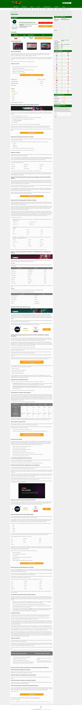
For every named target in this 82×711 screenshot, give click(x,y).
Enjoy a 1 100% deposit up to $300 (45, 22)
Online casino (16, 6)
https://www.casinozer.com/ (65, 19)
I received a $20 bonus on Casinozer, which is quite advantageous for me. (31, 434)
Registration (14, 91)
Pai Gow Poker (58, 8)
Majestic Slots (43, 701)
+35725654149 (29, 604)
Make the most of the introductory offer (31, 362)
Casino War (53, 8)
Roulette (27, 8)
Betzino (23, 701)
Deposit (64, 6)
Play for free (32, 196)
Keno (39, 8)
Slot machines (14, 8)
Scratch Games (46, 8)
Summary (13, 90)
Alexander (31, 701)
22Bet (11, 701)
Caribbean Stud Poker (64, 8)
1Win (14, 701)
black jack (18, 8)
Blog (69, 8)
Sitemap (50, 709)
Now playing (45, 26)
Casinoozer (25, 328)
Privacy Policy (45, 709)
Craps (34, 8)
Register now (32, 133)
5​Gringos (47, 701)
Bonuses (14, 94)
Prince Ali (38, 701)
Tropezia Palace (27, 701)
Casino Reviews (24, 6)
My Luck (35, 701)
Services (14, 97)
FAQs (13, 100)
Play (32, 75)
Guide (38, 6)
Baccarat (31, 8)
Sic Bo (37, 8)
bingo (42, 8)
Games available (15, 93)
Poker (50, 8)
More (49, 701)
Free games (56, 6)
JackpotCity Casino (18, 701)
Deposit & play (31, 563)
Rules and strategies (47, 6)
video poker (23, 8)
